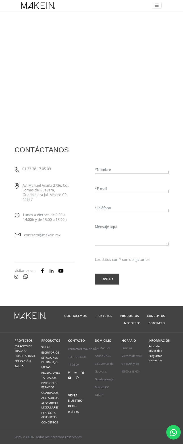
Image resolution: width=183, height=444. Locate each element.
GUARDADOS (49, 393)
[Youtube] (69, 378)
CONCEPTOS (156, 316)
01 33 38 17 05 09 (36, 168)
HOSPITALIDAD (25, 356)
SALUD (19, 366)
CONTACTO (157, 323)
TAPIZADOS (48, 378)
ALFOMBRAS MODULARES (49, 405)
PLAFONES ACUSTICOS (48, 415)
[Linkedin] (76, 372)
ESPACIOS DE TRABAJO (23, 348)
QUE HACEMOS (75, 316)
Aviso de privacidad (155, 348)
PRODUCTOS (129, 316)
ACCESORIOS (49, 398)
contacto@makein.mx (42, 234)
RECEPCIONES (50, 373)
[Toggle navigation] (157, 5)
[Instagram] (83, 372)
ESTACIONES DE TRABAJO (49, 360)
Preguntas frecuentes (155, 358)
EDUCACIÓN (23, 361)
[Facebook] (69, 372)
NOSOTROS (132, 323)
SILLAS (45, 347)
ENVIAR (107, 279)
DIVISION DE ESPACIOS (49, 385)
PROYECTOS (103, 316)
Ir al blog (73, 412)
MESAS (45, 367)
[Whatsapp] (77, 378)
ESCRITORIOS (50, 352)
